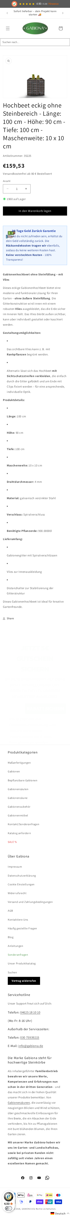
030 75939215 (29, 1037)
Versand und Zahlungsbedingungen (30, 902)
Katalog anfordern (19, 833)
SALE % (12, 842)
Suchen (12, 972)
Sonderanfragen (18, 954)
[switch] (8, 1208)
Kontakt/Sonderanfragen (23, 824)
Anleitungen (15, 946)
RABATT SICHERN (45, 708)
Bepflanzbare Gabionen (23, 780)
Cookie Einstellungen (21, 884)
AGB (10, 910)
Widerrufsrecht (17, 893)
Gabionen (14, 771)
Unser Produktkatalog (22, 963)
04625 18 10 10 (30, 1012)
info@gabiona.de (30, 1046)
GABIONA (26, 1208)
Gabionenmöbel (18, 815)
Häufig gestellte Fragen (22, 928)
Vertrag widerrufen (24, 980)
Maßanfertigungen (19, 762)
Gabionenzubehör (19, 806)
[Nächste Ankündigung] (63, 13)
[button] (8, 28)
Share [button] (10, 618)
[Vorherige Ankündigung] (7, 13)
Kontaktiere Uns (18, 919)
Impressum (15, 866)
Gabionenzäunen (19, 1102)
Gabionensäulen (18, 789)
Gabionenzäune (18, 798)
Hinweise (53, 4)
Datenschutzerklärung (22, 875)
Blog (10, 937)
